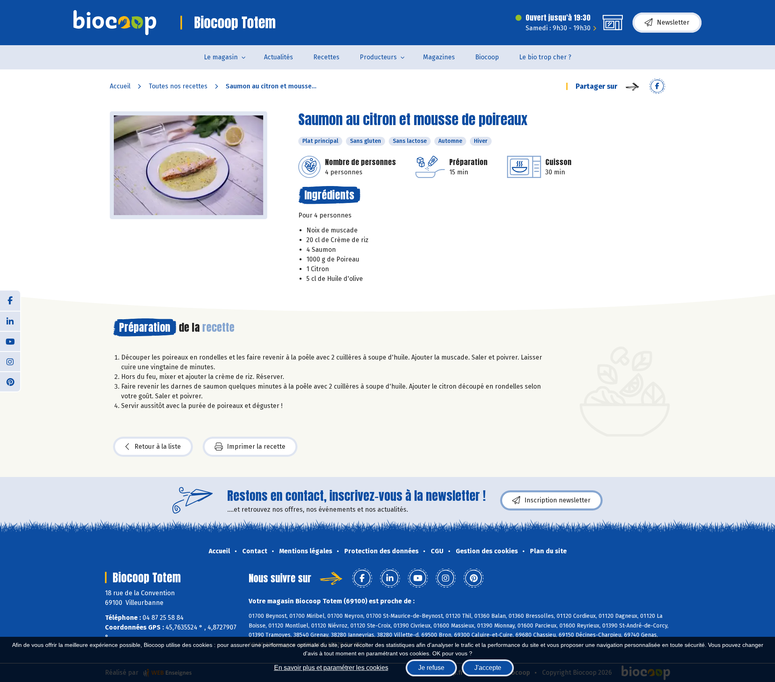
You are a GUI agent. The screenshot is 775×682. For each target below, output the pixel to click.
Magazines (439, 57)
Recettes (326, 57)
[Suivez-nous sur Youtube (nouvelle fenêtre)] (10, 341)
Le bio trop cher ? (545, 57)
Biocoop (487, 57)
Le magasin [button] (221, 57)
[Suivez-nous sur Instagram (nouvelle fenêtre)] (10, 361)
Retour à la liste (157, 446)
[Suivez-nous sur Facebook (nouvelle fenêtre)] (10, 301)
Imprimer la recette (256, 446)
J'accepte (487, 667)
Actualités (278, 57)
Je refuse (431, 667)
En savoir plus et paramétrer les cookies (331, 667)
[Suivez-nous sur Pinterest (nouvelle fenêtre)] (10, 381)
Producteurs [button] (378, 57)
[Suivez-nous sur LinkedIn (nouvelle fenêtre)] (10, 321)
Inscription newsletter (557, 500)
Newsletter (673, 22)
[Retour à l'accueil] (114, 22)
